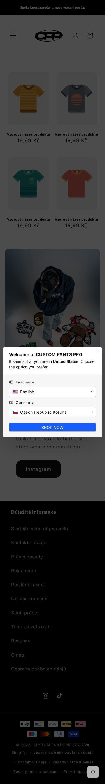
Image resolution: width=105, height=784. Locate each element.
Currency (25, 402)
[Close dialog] (97, 351)
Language (25, 382)
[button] (52, 392)
